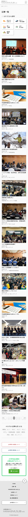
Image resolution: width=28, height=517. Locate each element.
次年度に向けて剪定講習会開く (10, 149)
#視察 (15, 200)
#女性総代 (8, 413)
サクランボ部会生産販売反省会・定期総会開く (14, 221)
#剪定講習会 (12, 152)
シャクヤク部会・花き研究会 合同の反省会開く (14, 173)
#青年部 (23, 432)
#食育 (12, 434)
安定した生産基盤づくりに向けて (10, 267)
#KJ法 (10, 82)
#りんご (3, 247)
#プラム (5, 432)
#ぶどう (3, 129)
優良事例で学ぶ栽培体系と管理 (10, 126)
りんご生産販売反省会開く (9, 244)
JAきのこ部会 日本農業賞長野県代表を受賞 (13, 337)
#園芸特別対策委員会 (14, 270)
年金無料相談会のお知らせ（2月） (11, 103)
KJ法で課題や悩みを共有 (8, 79)
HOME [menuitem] (14, 483)
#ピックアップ (5, 59)
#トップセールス (5, 293)
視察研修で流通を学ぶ (7, 197)
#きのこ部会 (16, 340)
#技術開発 (11, 59)
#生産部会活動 (12, 432)
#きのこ (3, 340)
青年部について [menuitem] (14, 495)
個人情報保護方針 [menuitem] (14, 498)
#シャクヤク (12, 177)
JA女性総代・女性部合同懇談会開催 (11, 410)
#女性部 (3, 413)
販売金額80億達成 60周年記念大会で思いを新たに (13, 386)
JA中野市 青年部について (14, 450)
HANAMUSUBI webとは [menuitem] (14, 489)
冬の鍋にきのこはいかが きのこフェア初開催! (13, 361)
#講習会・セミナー (6, 429)
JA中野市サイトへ (14, 502)
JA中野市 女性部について (14, 444)
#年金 (10, 105)
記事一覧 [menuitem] (14, 486)
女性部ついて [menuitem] (14, 492)
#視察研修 (4, 200)
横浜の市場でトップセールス (9, 291)
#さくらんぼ (12, 224)
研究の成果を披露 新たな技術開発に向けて (13, 56)
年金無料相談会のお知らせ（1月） (11, 314)
